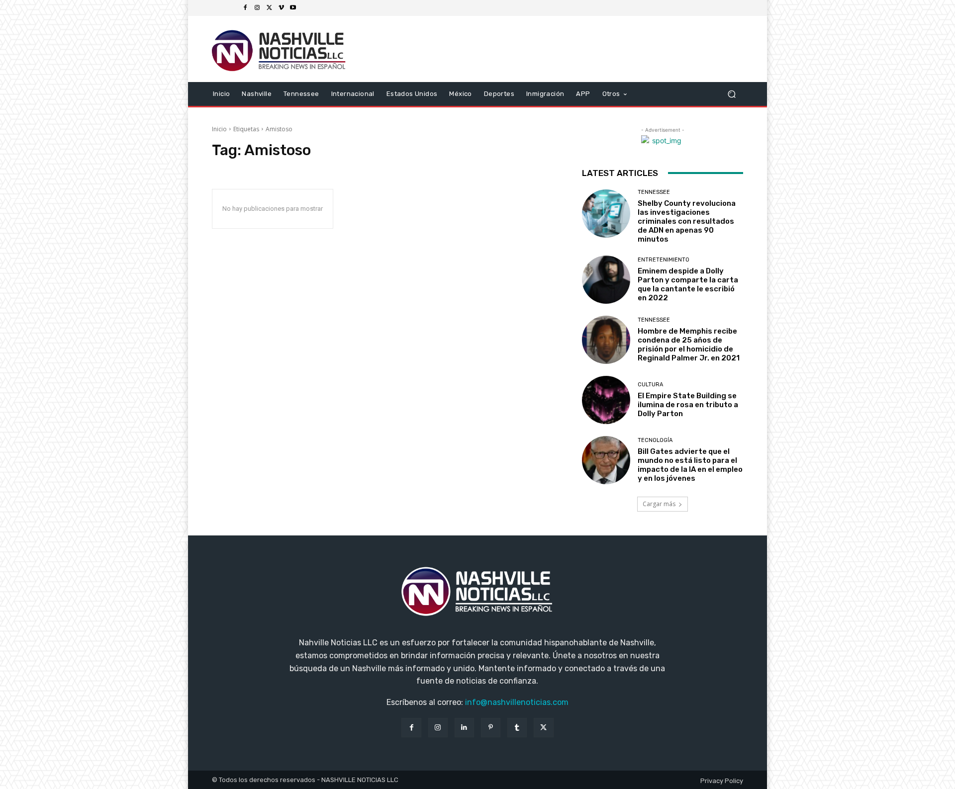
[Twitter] (269, 8)
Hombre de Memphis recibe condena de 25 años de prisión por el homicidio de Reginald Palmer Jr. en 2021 (689, 344)
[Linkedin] (464, 727)
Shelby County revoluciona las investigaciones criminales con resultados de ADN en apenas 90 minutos (687, 221)
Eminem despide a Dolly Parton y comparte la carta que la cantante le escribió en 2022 (688, 284)
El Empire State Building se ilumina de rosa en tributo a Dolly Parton (688, 404)
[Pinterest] (490, 727)
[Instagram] (257, 8)
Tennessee (654, 192)
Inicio (219, 129)
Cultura (650, 384)
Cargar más (659, 504)
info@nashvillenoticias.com (517, 702)
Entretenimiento (663, 260)
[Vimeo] (281, 8)
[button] (731, 93)
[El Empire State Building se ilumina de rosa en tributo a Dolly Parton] (606, 400)
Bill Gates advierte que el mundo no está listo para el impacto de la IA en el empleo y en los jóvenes (690, 465)
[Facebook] (245, 8)
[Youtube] (293, 8)
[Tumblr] (517, 727)
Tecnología (655, 440)
